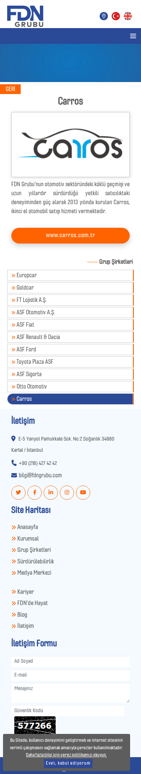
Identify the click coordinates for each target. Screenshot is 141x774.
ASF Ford (25, 350)
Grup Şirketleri (33, 550)
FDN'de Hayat (32, 603)
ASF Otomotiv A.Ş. (35, 312)
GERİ (10, 89)
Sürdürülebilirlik (35, 562)
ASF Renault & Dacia (37, 337)
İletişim (25, 626)
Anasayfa (27, 527)
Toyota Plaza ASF (34, 362)
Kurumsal (27, 539)
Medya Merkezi (33, 573)
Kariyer (25, 592)
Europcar (26, 275)
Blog (21, 615)
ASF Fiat (24, 325)
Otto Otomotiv (31, 387)
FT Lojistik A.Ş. (31, 300)
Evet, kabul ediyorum (68, 763)
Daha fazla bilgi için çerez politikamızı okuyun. (66, 755)
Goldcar (24, 288)
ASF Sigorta (28, 374)
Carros (23, 399)
